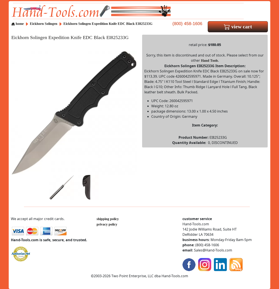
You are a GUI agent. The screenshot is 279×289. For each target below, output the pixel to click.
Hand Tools (209, 60)
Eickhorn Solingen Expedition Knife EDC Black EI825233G (107, 24)
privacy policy (107, 224)
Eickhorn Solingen (44, 24)
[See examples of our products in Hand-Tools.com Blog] (236, 264)
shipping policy (108, 219)
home (19, 24)
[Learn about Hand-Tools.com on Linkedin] (220, 264)
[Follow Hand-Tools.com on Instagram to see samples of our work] (204, 264)
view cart (241, 26)
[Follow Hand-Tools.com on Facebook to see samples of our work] (189, 264)
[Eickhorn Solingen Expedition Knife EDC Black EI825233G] (74, 112)
